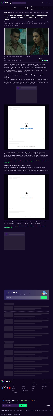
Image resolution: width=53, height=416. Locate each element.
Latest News (24, 382)
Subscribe (44, 297)
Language (13, 388)
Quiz (33, 390)
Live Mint (27, 410)
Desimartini (33, 410)
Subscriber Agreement (46, 382)
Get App (33, 386)
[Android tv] (24, 400)
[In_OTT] (7, 388)
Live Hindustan (20, 410)
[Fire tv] (33, 400)
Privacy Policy (44, 386)
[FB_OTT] (2, 388)
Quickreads (24, 388)
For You (13, 379)
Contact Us (44, 379)
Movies (13, 384)
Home (13, 382)
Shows (13, 386)
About (33, 388)
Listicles (23, 386)
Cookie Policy (34, 384)
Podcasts (33, 379)
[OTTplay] (6, 3)
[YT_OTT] (10, 388)
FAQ (42, 388)
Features (23, 392)
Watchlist (23, 379)
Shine (38, 410)
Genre (13, 390)
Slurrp (50, 410)
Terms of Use (44, 384)
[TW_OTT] (5, 388)
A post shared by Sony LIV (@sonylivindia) (26, 146)
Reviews (23, 384)
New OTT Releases (15, 392)
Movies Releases (25, 390)
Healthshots (44, 410)
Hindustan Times (11, 410)
